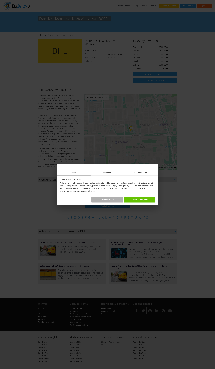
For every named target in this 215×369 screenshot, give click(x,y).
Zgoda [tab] (73, 172)
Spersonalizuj (106, 199)
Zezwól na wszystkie (139, 199)
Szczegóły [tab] (107, 172)
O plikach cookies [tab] (141, 172)
